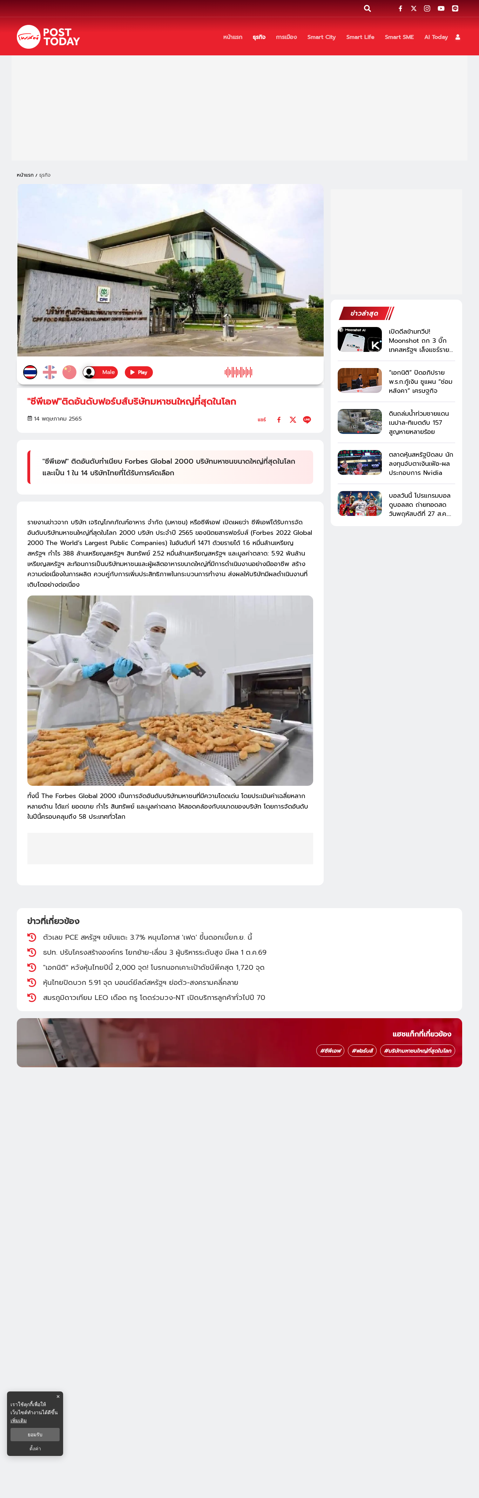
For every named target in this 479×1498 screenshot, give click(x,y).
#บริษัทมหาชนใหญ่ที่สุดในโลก (417, 1051)
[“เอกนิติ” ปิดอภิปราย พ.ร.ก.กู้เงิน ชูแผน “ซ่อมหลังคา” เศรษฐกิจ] (360, 380)
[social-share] (400, 8)
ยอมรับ (35, 1434)
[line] (307, 420)
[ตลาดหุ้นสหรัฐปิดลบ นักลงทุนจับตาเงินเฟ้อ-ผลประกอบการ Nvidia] (360, 462)
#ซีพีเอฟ (330, 1051)
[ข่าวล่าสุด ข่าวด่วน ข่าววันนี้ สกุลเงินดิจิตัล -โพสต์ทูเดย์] (48, 37)
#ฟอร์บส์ (362, 1051)
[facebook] (279, 420)
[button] (457, 37)
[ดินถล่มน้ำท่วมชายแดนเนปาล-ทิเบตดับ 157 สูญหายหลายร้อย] (360, 421)
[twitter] (293, 420)
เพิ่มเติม (19, 1420)
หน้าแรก (25, 175)
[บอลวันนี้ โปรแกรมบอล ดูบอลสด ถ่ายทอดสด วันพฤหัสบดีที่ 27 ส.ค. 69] (360, 503)
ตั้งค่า (35, 1448)
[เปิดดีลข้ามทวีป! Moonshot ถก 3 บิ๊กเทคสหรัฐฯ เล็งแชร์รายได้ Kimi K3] (360, 339)
